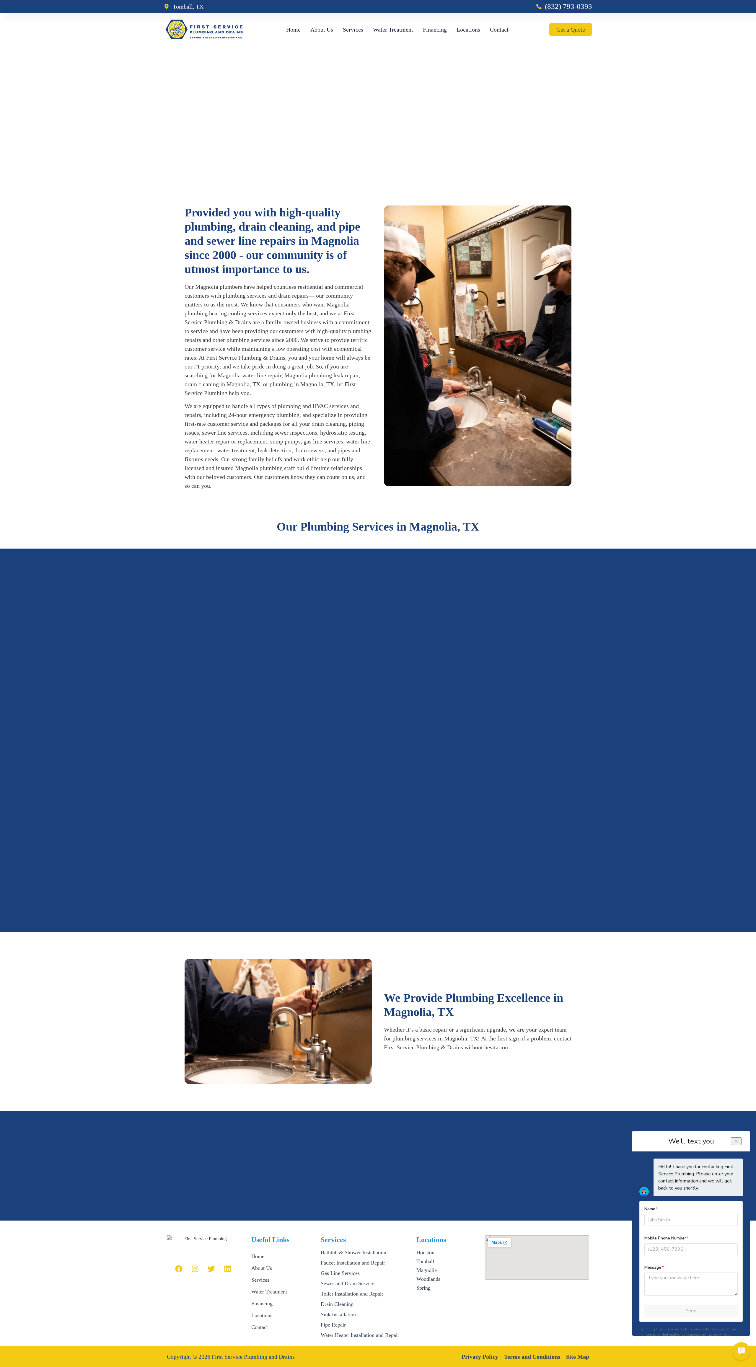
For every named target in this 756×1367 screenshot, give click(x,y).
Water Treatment (393, 29)
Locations (468, 29)
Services (353, 29)
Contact (499, 29)
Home (293, 29)
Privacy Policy (480, 1356)
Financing (435, 29)
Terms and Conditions (532, 1356)
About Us (321, 29)
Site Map (577, 1356)
